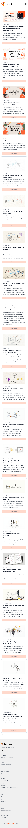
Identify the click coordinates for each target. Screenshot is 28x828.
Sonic (2, 776)
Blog (2, 799)
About (2, 808)
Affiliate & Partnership (6, 764)
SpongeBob (4, 773)
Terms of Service (5, 815)
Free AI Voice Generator (6, 760)
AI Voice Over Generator (7, 757)
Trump (2, 783)
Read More (14, 43)
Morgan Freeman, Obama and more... (10, 787)
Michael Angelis (4, 780)
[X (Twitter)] (2, 750)
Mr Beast (3, 778)
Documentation (5, 796)
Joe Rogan (3, 785)
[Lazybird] (7, 4)
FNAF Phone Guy (5, 771)
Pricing (2, 762)
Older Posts (4, 735)
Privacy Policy (4, 813)
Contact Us (4, 817)
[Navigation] (25, 4)
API (2, 794)
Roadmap (3, 801)
